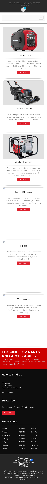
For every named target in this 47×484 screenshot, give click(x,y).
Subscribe (8, 413)
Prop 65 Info (23, 466)
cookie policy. (31, 475)
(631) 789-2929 (7, 392)
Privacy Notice (23, 458)
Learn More (22, 72)
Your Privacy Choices (22, 460)
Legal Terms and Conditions (23, 462)
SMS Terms (23, 464)
